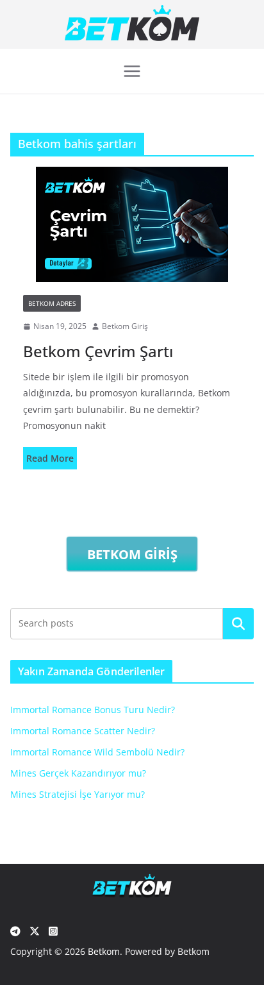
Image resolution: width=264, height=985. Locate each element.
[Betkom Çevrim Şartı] (132, 224)
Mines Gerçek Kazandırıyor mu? (78, 773)
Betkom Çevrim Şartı (98, 351)
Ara (238, 623)
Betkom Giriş (125, 326)
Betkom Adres (52, 303)
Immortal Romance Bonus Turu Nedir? (92, 709)
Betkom (104, 951)
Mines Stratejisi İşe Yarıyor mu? (77, 794)
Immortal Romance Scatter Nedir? (82, 731)
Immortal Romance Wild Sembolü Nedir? (97, 752)
